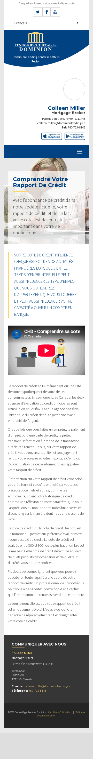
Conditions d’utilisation (59, 712)
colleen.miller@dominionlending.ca (61, 123)
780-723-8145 (76, 127)
